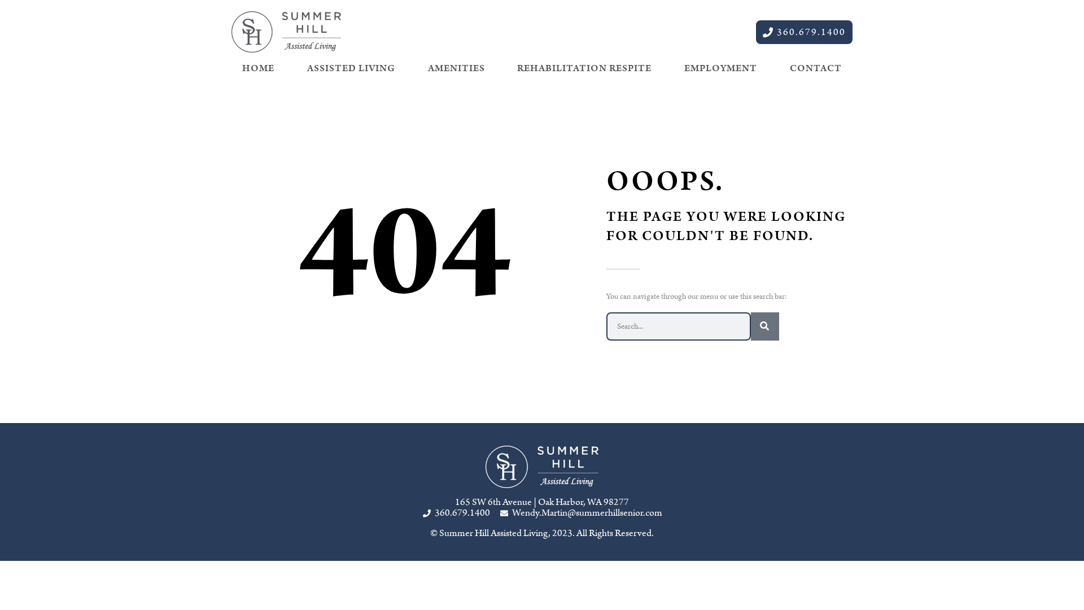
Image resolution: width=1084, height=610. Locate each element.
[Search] (765, 326)
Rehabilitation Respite (584, 68)
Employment (720, 68)
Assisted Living (351, 68)
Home (258, 68)
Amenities (456, 68)
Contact (816, 68)
